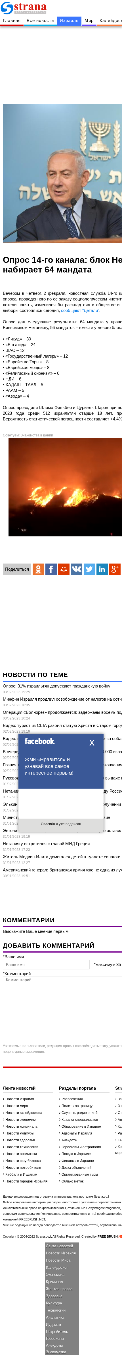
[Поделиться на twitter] (89, 569)
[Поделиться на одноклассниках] (38, 569)
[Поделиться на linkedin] (102, 569)
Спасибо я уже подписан (61, 824)
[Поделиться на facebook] (51, 569)
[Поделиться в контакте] (76, 569)
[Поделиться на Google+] (115, 569)
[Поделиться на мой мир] (64, 569)
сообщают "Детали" (80, 310)
